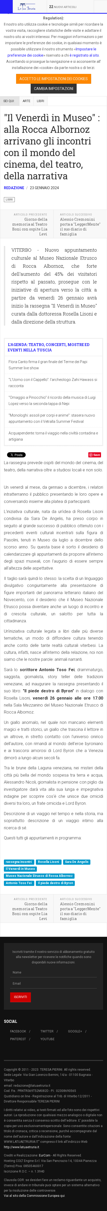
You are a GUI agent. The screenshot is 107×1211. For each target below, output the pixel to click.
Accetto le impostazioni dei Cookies (53, 79)
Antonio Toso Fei (19, 883)
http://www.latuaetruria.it (21, 1147)
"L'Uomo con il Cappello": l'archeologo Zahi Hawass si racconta (53, 383)
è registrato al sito (84, 55)
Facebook (18, 1031)
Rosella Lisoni (49, 862)
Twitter (47, 1031)
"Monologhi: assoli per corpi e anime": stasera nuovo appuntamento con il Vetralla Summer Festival (52, 418)
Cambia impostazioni (53, 89)
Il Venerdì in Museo (20, 869)
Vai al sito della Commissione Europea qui (34, 1196)
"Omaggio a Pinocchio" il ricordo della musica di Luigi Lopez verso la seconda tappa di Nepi (52, 400)
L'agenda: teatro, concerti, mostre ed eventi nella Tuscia (48, 347)
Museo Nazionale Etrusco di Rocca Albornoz (39, 876)
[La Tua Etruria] (26, 6)
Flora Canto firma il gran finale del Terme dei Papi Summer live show (48, 365)
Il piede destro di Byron (55, 883)
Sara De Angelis (77, 862)
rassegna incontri (19, 862)
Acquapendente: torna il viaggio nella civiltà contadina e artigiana (53, 436)
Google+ (75, 1031)
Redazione (14, 188)
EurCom (44, 1155)
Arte (26, 101)
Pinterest (18, 1039)
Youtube (48, 1039)
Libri (40, 101)
